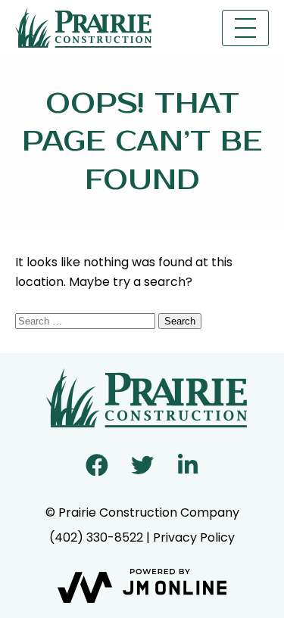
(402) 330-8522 (96, 537)
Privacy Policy (194, 537)
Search (179, 321)
